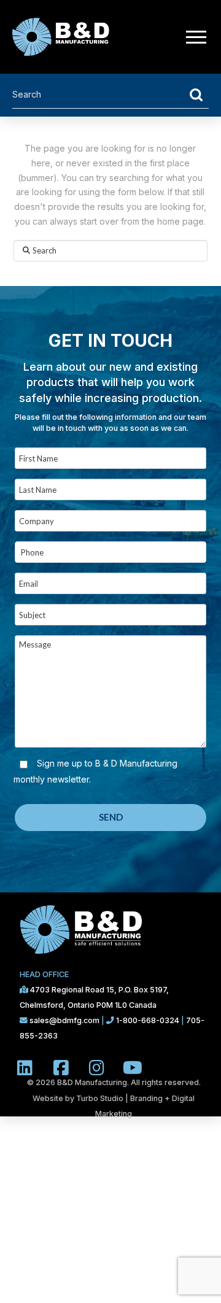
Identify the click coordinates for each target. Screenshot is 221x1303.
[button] (196, 37)
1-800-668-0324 (147, 1020)
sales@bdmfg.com (65, 1020)
